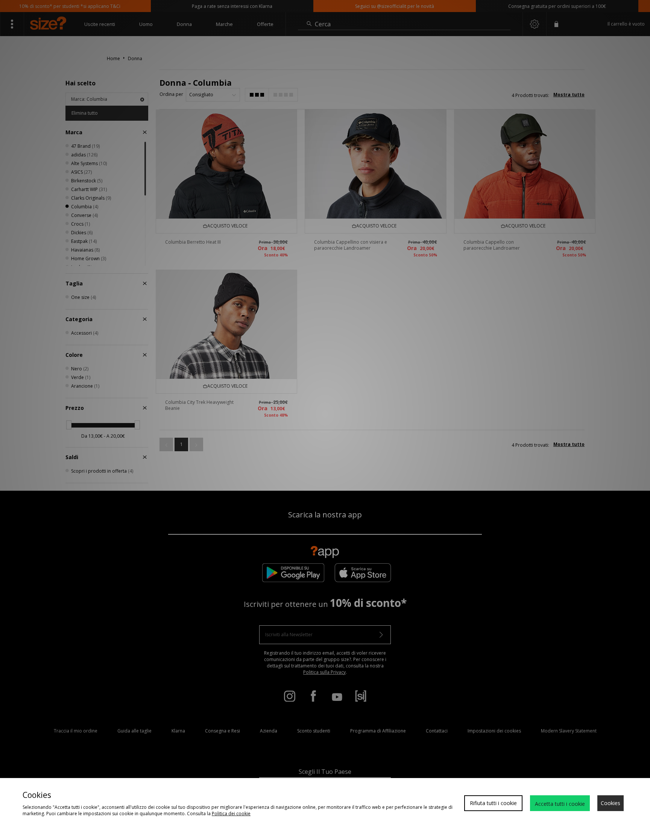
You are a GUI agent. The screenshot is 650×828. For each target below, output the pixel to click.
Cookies (610, 803)
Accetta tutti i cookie (560, 803)
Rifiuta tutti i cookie (493, 803)
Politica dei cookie (231, 813)
